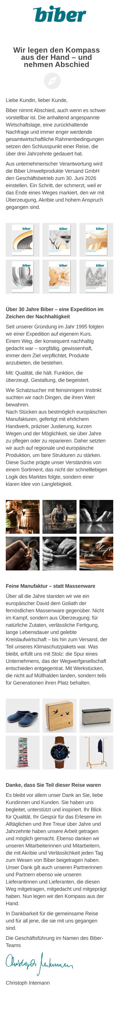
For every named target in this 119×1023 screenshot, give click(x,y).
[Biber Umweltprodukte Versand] (59, 16)
